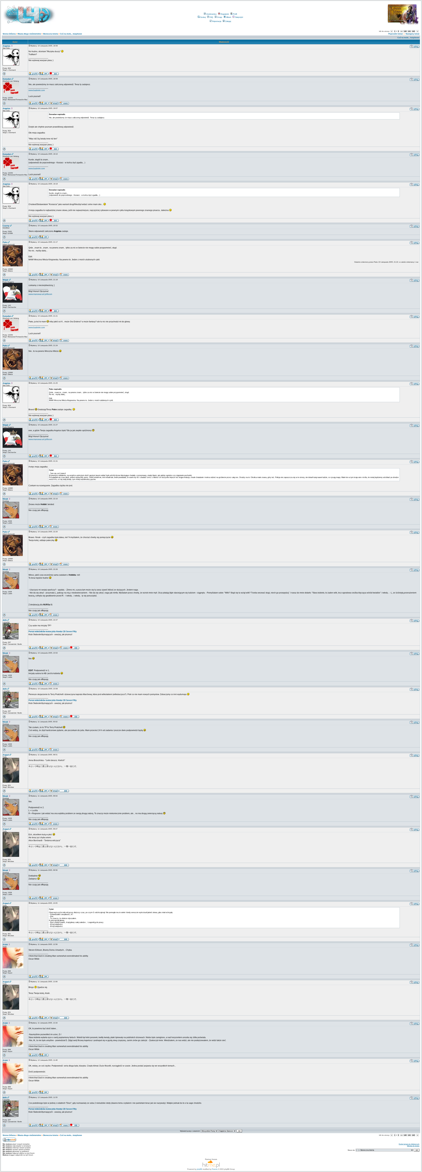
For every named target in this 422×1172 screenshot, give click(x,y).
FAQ (211, 17)
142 (413, 31)
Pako (5, 242)
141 (409, 31)
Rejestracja (216, 21)
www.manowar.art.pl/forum (40, 294)
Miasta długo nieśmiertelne (29, 34)
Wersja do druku (413, 1146)
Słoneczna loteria (50, 34)
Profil (235, 14)
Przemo (215, 1169)
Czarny (6, 226)
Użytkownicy (211, 14)
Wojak (5, 280)
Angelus (6, 46)
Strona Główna (9, 34)
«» (402, 31)
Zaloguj (228, 21)
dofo (5, 620)
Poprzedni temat (395, 34)
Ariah (5, 944)
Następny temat (412, 34)
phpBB (199, 1169)
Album (228, 17)
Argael (6, 755)
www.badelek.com (37, 90)
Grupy (219, 17)
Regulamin (225, 14)
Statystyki (239, 17)
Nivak (5, 499)
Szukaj (203, 17)
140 (405, 31)
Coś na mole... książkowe (71, 34)
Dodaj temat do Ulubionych (409, 1144)
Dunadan (7, 79)
